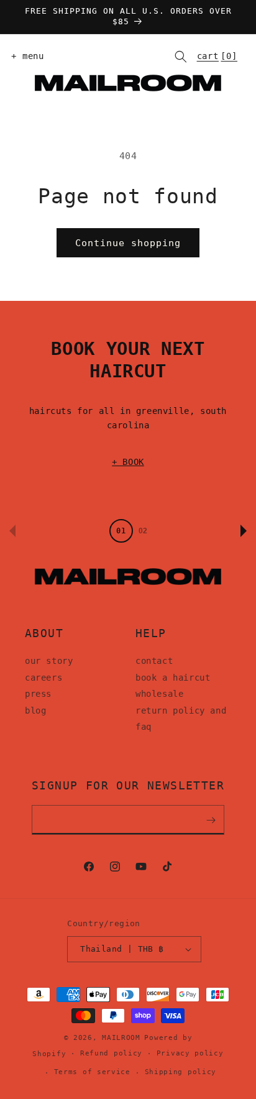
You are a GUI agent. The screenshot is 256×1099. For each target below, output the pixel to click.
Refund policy (111, 1053)
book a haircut (172, 678)
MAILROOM (121, 1038)
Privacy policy (190, 1053)
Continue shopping (128, 243)
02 (143, 531)
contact (154, 661)
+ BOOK (128, 462)
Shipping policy (181, 1072)
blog (35, 710)
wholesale (159, 694)
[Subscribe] (210, 820)
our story (49, 661)
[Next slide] (243, 530)
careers (43, 678)
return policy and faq (180, 719)
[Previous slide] (12, 530)
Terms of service (92, 1072)
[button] (25, 56)
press (38, 694)
